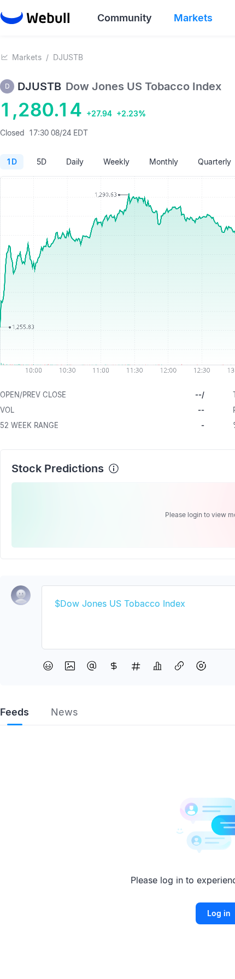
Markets (27, 57)
